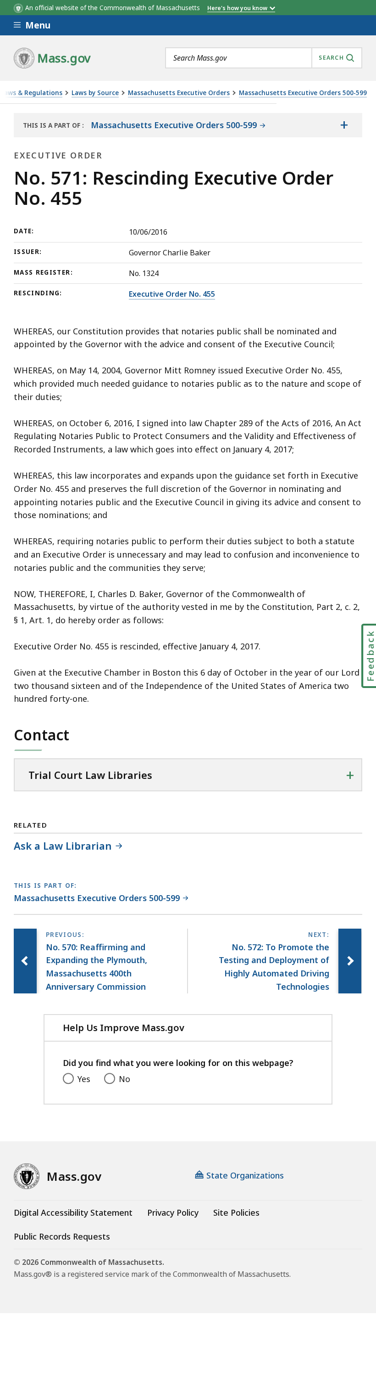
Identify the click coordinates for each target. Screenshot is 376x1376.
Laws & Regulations (31, 93)
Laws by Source (95, 93)
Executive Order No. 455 (172, 294)
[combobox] (263, 57)
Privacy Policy (173, 1212)
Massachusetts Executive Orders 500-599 (303, 93)
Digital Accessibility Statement (73, 1212)
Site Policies (236, 1212)
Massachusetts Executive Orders (179, 93)
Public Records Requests (62, 1236)
